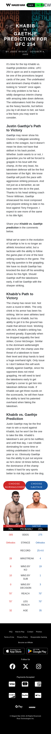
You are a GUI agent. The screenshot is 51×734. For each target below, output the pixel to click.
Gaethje (10, 135)
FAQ (10, 632)
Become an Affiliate (25, 643)
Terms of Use (9, 637)
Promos (39, 632)
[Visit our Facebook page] (12, 666)
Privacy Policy (22, 637)
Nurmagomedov (14, 526)
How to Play (19, 632)
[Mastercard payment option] (25, 684)
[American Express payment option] (38, 684)
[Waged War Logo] (15, 5)
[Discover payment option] (12, 695)
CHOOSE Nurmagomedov (15, 485)
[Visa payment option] (12, 684)
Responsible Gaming (39, 637)
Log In (30, 5)
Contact (30, 632)
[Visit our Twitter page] (25, 666)
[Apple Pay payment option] (38, 695)
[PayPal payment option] (25, 695)
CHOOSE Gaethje (36, 485)
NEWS (47, 5)
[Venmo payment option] (32, 707)
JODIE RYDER (18, 51)
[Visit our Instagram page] (38, 666)
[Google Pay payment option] (19, 707)
